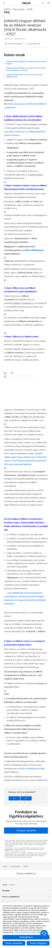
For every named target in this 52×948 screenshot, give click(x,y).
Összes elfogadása (38, 943)
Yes (14, 798)
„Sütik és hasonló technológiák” (25, 932)
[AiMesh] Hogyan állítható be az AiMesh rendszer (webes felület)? (26, 63)
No (26, 798)
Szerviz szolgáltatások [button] (11, 897)
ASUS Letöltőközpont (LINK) (32, 768)
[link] (26, 3)
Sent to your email (15, 44)
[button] (4, 3)
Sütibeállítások (26, 937)
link (45, 780)
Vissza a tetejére (25, 873)
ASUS (7, 9)
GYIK (29, 9)
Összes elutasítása (14, 943)
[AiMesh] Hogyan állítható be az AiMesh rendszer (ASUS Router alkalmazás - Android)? (26, 69)
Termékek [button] (5, 890)
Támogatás (19, 9)
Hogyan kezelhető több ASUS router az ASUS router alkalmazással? (24, 76)
